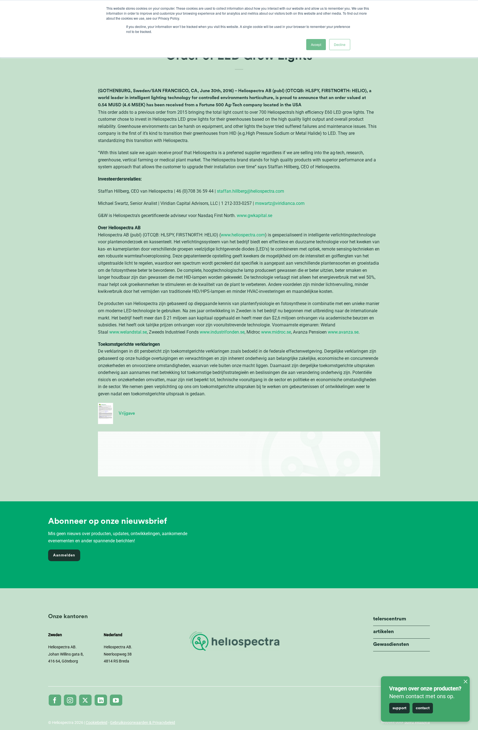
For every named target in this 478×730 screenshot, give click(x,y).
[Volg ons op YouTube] (116, 700)
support (399, 708)
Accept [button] (316, 44)
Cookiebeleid (96, 722)
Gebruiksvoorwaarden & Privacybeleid (142, 722)
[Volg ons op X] (85, 700)
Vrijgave (127, 413)
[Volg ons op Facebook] (55, 700)
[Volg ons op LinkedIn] (101, 700)
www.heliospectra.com (243, 235)
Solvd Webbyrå (417, 722)
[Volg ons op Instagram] (70, 700)
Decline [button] (339, 44)
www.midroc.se (276, 332)
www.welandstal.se (128, 332)
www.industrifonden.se (222, 332)
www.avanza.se (343, 332)
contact (423, 708)
